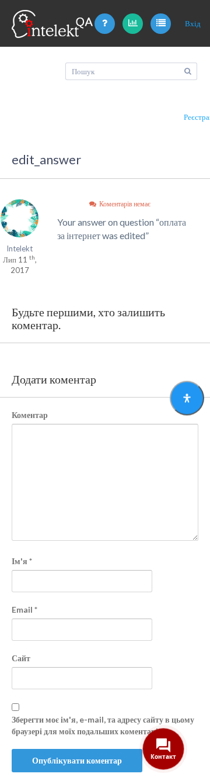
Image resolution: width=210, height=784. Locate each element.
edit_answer (46, 159)
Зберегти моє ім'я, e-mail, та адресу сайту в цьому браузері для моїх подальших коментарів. (103, 725)
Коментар (30, 415)
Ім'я (22, 561)
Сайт (21, 658)
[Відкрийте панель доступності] (187, 398)
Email (24, 609)
